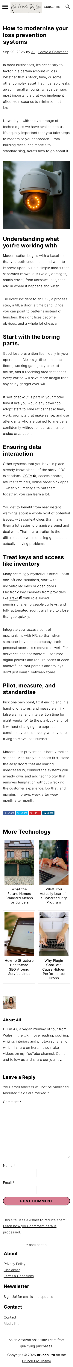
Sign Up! (10, 1297)
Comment (12, 1102)
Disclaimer (12, 1270)
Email (9, 1183)
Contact (10, 1317)
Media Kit (11, 1323)
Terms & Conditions (19, 1276)
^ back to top (36, 1245)
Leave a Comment (53, 52)
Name (9, 1165)
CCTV (27, 476)
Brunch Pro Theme (36, 1361)
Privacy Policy (14, 1264)
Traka (13, 598)
